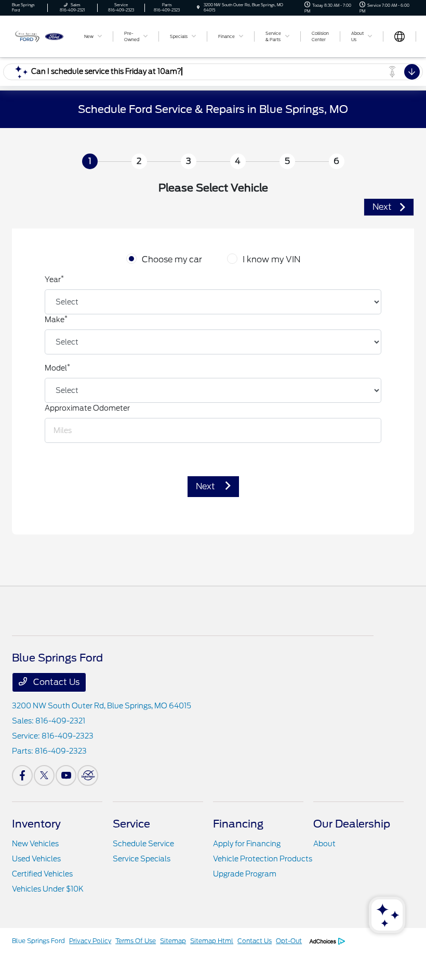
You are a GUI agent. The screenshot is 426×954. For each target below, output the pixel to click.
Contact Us (55, 682)
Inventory (36, 824)
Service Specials (141, 859)
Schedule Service (143, 843)
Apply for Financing (247, 843)
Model (57, 367)
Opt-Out (289, 941)
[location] (198, 7)
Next (206, 486)
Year (54, 279)
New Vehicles (35, 843)
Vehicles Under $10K (48, 889)
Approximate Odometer (87, 408)
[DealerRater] (87, 775)
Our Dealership (351, 824)
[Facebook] (22, 775)
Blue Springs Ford (38, 941)
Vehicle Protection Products (262, 859)
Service (131, 824)
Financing (238, 824)
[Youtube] (66, 775)
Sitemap (173, 941)
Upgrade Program (244, 874)
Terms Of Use (135, 941)
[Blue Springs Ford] (40, 36)
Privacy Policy (90, 941)
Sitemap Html (211, 941)
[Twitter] (44, 775)
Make (56, 319)
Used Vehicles (36, 859)
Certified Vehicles (42, 874)
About (324, 843)
